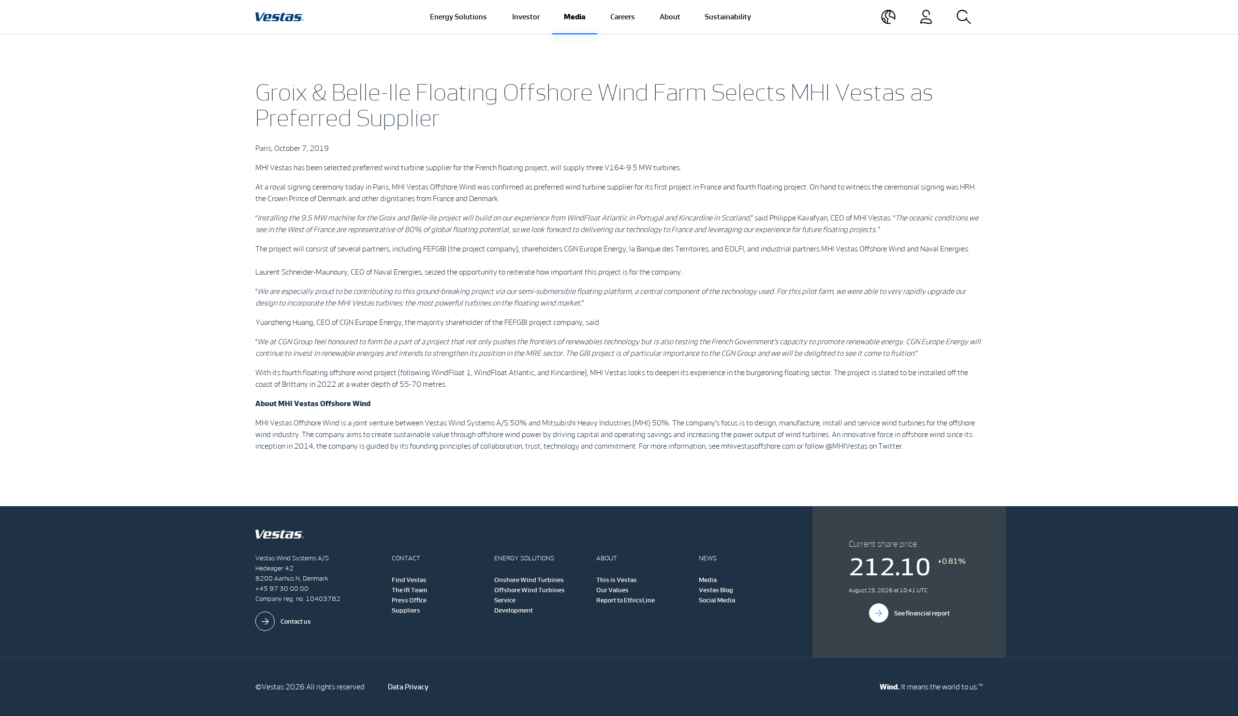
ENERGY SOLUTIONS (524, 558)
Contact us (295, 621)
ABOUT (606, 558)
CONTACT (406, 558)
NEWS (708, 558)
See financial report (922, 613)
